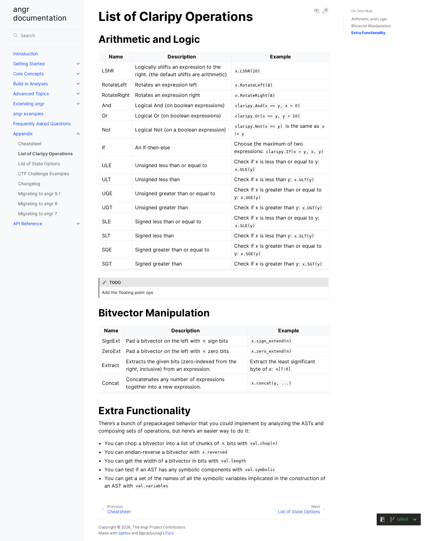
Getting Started (29, 63)
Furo (169, 533)
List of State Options (39, 163)
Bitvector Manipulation (371, 25)
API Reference (27, 223)
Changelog (29, 183)
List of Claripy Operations (45, 153)
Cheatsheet (30, 143)
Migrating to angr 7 (37, 213)
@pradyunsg (150, 533)
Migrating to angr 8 (38, 203)
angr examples (28, 113)
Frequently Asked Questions (42, 123)
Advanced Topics (31, 93)
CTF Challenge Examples (43, 173)
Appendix (23, 133)
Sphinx (124, 533)
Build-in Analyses (30, 83)
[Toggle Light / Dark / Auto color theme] (325, 11)
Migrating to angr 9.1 (39, 193)
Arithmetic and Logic (369, 19)
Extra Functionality (368, 32)
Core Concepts (28, 73)
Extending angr (28, 103)
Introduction (25, 53)
